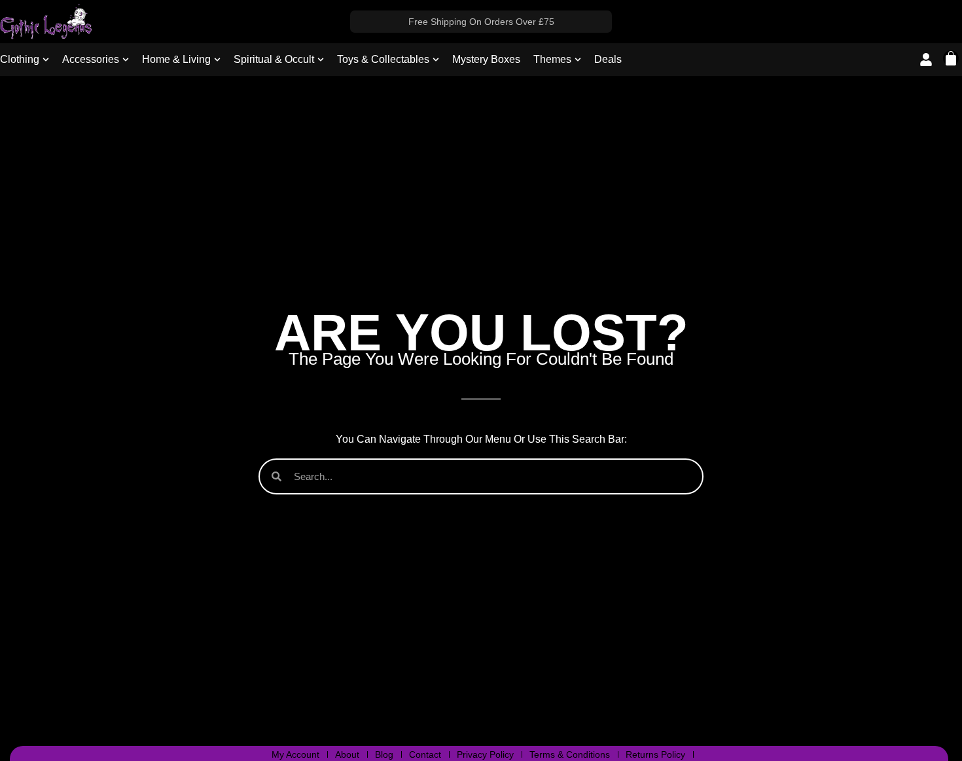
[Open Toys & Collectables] (436, 59)
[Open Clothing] (46, 59)
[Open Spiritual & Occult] (320, 59)
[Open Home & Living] (217, 59)
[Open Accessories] (125, 59)
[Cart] (951, 58)
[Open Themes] (578, 59)
